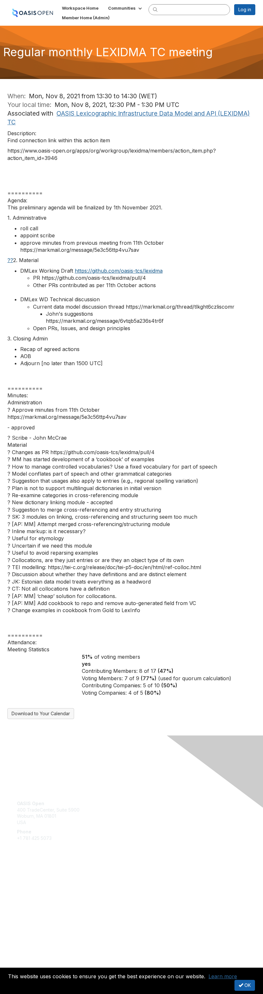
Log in (244, 9)
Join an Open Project (39, 890)
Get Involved (30, 880)
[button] (125, 8)
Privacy (25, 963)
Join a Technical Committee (46, 899)
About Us (26, 957)
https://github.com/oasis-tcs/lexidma (119, 271)
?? (10, 260)
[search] (155, 9)
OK (247, 985)
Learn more (222, 976)
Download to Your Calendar (41, 713)
